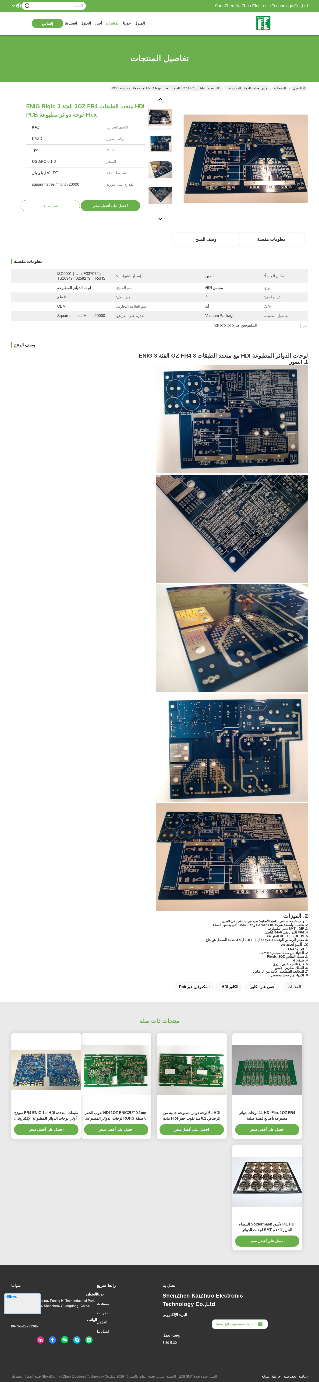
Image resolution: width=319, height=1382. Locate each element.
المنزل (140, 23)
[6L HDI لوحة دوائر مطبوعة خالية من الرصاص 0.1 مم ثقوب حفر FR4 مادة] (192, 1070)
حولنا (127, 23)
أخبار (98, 23)
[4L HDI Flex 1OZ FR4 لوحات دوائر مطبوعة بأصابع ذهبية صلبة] (267, 1070)
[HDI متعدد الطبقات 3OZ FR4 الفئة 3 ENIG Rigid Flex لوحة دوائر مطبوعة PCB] (246, 159)
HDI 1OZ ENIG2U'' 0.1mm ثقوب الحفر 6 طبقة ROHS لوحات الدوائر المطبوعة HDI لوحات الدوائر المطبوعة (116, 1116)
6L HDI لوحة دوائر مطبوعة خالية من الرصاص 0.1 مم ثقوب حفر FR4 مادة (191, 1115)
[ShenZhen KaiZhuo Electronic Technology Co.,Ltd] (282, 23)
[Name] (27, 6)
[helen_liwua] (77, 1340)
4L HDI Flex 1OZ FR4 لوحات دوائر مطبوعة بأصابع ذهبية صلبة (267, 1115)
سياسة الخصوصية (296, 1376)
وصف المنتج (205, 239)
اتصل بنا (71, 23)
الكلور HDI (230, 987)
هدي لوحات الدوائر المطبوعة (247, 88)
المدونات (103, 1313)
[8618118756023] (89, 1340)
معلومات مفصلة (271, 239)
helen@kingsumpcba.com (236, 1324)
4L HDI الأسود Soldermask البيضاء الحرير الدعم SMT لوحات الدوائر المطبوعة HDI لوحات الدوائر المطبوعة (267, 1227)
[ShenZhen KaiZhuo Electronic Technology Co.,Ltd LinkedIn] (40, 1340)
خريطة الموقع (271, 1376)
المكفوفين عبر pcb (194, 987)
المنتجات (112, 23)
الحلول (86, 23)
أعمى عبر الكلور (262, 987)
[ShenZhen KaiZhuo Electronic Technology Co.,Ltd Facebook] (52, 1340)
